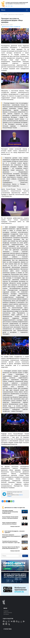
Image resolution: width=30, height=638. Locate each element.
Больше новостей (15, 526)
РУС (9, 6)
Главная (6, 611)
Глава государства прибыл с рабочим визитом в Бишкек (9, 523)
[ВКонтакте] (3, 501)
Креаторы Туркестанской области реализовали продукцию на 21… (11, 547)
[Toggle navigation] (27, 10)
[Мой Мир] (7, 501)
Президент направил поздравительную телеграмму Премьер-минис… (10, 512)
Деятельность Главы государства (11, 26)
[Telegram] (13, 501)
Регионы (6, 614)
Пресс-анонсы (8, 612)
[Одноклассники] (5, 501)
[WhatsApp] (11, 501)
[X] (9, 501)
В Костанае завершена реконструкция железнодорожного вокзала (11, 536)
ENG (11, 6)
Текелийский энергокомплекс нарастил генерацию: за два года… (11, 542)
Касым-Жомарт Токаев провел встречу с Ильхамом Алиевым (10, 517)
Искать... (25, 555)
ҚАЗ (6, 6)
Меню (3, 10)
